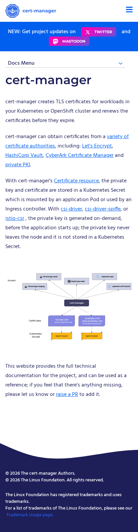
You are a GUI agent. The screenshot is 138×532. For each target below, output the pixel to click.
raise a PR (67, 394)
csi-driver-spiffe (103, 209)
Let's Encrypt (97, 146)
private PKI (17, 165)
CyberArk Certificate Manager (80, 155)
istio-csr (14, 218)
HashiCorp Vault (24, 155)
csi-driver (71, 209)
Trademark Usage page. (30, 515)
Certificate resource (76, 181)
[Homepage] (30, 11)
